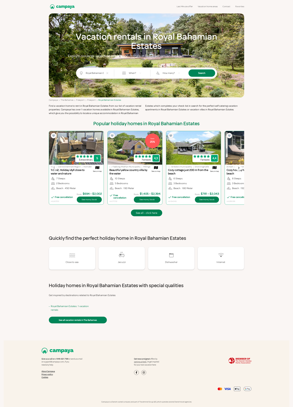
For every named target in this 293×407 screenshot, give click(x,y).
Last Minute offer (185, 6)
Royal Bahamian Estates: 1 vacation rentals (70, 308)
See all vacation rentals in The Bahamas (78, 320)
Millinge (146, 166)
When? (132, 73)
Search (201, 73)
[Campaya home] (61, 6)
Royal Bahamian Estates (109, 100)
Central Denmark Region (69, 166)
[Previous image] (54, 168)
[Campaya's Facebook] (136, 372)
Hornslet (87, 166)
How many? (169, 73)
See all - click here (146, 213)
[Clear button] (107, 73)
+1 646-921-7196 (61, 359)
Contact (226, 6)
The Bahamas (67, 100)
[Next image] (239, 168)
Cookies (45, 377)
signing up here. (140, 362)
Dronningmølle (202, 166)
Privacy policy (47, 374)
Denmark (51, 166)
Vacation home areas (208, 6)
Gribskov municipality (181, 166)
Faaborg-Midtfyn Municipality (127, 166)
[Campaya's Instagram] (143, 372)
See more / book (89, 199)
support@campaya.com (54, 362)
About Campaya (48, 371)
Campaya (53, 100)
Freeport (80, 100)
